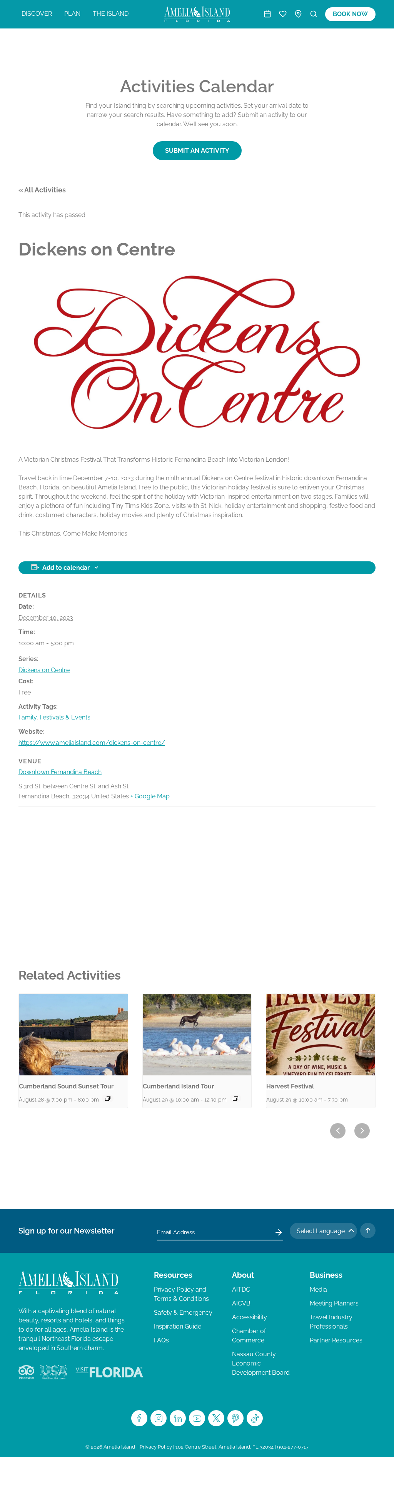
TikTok (255, 1418)
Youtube (197, 1418)
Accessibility (249, 1317)
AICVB (241, 1303)
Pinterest (235, 1418)
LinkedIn (178, 1418)
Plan (72, 13)
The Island (111, 13)
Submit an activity (197, 150)
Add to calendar (66, 567)
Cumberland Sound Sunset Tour (66, 1086)
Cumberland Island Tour (178, 1086)
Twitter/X (216, 1418)
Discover (37, 13)
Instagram (158, 1418)
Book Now (350, 14)
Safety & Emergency (183, 1312)
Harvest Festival (290, 1086)
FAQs (161, 1340)
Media (318, 1289)
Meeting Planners (334, 1303)
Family (27, 717)
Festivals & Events (65, 717)
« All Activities (42, 190)
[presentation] (73, 1034)
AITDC (241, 1289)
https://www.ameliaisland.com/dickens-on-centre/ (91, 742)
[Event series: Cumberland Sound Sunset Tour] (107, 1098)
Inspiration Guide (177, 1326)
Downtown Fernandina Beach (60, 772)
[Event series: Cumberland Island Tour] (235, 1098)
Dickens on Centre (44, 670)
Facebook (139, 1418)
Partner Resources (336, 1340)
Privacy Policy (156, 1447)
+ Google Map (150, 796)
